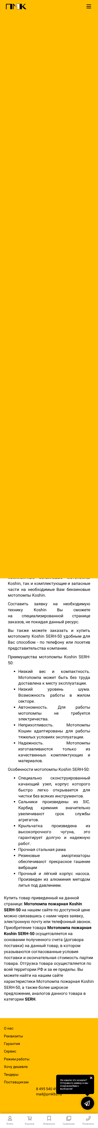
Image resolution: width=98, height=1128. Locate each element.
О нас (8, 1028)
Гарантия (12, 1044)
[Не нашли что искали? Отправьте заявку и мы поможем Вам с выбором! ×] (87, 1103)
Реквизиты (13, 1036)
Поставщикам (16, 1082)
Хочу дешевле (16, 1067)
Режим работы (17, 1059)
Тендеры (11, 1074)
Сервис (10, 1051)
